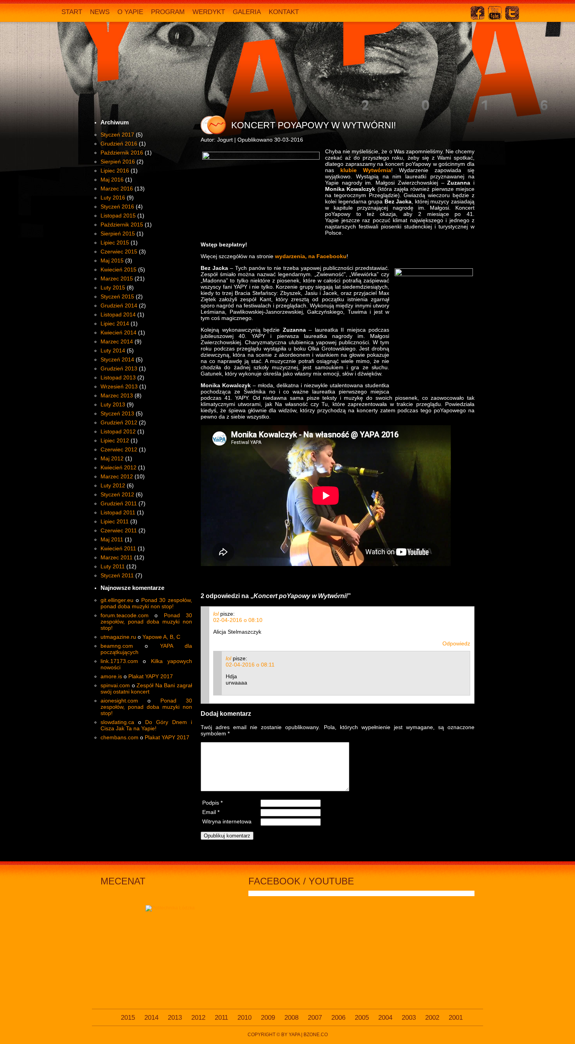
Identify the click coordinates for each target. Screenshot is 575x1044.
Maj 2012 (112, 458)
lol (216, 614)
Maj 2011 (112, 539)
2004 (385, 1017)
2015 (128, 1017)
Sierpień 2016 (118, 161)
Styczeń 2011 (117, 575)
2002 (432, 1017)
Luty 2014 (113, 350)
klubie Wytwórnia (365, 170)
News (100, 12)
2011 (221, 1017)
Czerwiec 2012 (119, 449)
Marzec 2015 (117, 278)
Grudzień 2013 (119, 368)
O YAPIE (130, 12)
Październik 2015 (122, 224)
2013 (175, 1017)
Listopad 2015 (118, 215)
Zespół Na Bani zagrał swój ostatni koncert (146, 688)
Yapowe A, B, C (161, 637)
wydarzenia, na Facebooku (311, 256)
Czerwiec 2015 (119, 251)
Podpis (212, 803)
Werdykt (208, 12)
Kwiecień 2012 (119, 467)
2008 (291, 1017)
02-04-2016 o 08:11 (250, 664)
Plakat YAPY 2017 (150, 676)
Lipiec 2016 (115, 170)
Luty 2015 (113, 287)
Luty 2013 (113, 404)
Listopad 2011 (118, 512)
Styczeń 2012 (117, 494)
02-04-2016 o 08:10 (237, 620)
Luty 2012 (113, 485)
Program (168, 12)
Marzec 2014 (117, 341)
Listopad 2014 (118, 314)
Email (210, 812)
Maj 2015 (112, 260)
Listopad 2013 (118, 377)
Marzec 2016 (117, 188)
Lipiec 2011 (115, 521)
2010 (244, 1017)
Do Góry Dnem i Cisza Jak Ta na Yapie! (146, 725)
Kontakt (284, 12)
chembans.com (119, 737)
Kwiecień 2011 (118, 548)
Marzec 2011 (117, 557)
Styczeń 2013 (117, 413)
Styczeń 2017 (117, 134)
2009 (268, 1017)
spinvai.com (115, 685)
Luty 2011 (113, 566)
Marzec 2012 (117, 476)
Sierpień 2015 (118, 233)
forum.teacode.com (125, 615)
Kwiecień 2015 (119, 269)
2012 (198, 1017)
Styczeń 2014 (117, 359)
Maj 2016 (112, 179)
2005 (362, 1017)
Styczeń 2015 (117, 296)
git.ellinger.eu (117, 600)
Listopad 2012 (118, 431)
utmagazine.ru (118, 637)
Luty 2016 (113, 197)
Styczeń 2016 (117, 206)
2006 (338, 1017)
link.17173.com (119, 661)
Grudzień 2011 (119, 503)
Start (71, 12)
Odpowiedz (456, 643)
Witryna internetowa (227, 821)
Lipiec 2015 (115, 242)
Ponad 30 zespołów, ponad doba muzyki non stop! (146, 603)
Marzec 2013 (117, 395)
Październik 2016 (122, 152)
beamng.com (117, 646)
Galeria (247, 12)
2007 (315, 1017)
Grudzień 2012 (119, 422)
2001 (456, 1017)
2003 (409, 1017)
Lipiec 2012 (115, 440)
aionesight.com (119, 700)
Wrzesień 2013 (119, 386)
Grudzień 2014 (119, 305)
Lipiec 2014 (115, 323)
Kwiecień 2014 (119, 332)
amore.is (111, 676)
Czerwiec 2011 (119, 530)
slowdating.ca (117, 722)
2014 (151, 1017)
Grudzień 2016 (119, 143)
